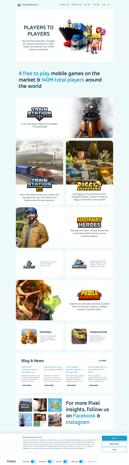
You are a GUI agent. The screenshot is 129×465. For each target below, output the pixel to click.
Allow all (114, 438)
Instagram (77, 422)
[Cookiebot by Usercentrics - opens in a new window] (11, 461)
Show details (91, 461)
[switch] (50, 461)
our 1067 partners (34, 440)
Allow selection (114, 444)
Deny (114, 449)
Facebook (84, 415)
